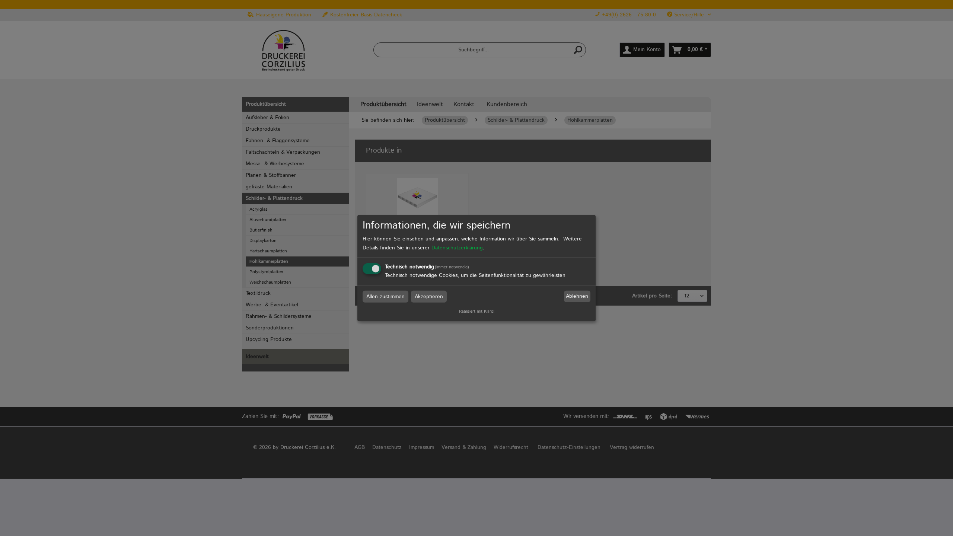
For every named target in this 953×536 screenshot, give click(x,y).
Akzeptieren (429, 296)
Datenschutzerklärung (457, 247)
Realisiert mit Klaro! (476, 311)
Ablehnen (577, 296)
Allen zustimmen (385, 296)
